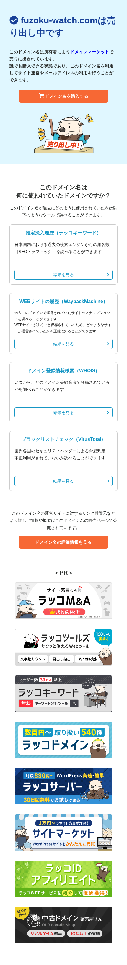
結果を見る (63, 274)
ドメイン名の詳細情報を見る (63, 542)
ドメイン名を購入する (67, 96)
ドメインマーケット (89, 51)
